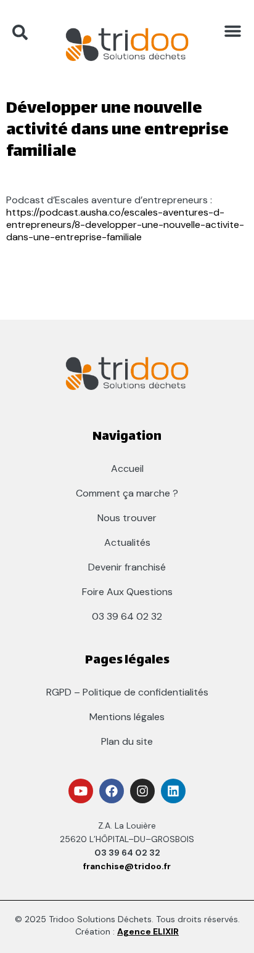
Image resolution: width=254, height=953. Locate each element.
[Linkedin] (173, 791)
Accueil (127, 468)
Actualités (127, 542)
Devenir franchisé (127, 567)
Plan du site (127, 741)
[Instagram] (142, 791)
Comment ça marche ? (127, 493)
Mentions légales (127, 716)
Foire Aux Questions (127, 591)
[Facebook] (111, 791)
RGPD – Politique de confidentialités (127, 692)
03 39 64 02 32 (127, 616)
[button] (232, 30)
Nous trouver (127, 517)
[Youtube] (80, 791)
